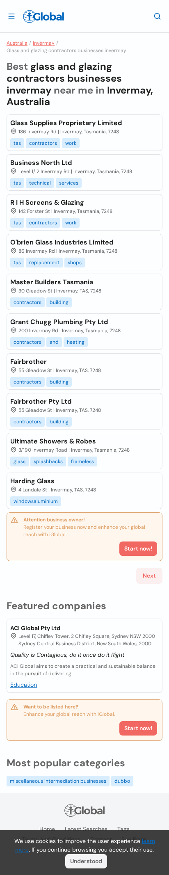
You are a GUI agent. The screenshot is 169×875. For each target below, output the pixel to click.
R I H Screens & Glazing (47, 202)
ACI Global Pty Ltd (35, 628)
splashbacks (48, 461)
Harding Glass (32, 481)
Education (23, 684)
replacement (44, 262)
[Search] (157, 16)
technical (40, 183)
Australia (17, 43)
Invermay (44, 43)
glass (19, 461)
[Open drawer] (11, 16)
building (59, 302)
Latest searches (86, 829)
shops (75, 262)
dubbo (122, 781)
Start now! (138, 728)
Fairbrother (28, 361)
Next (149, 575)
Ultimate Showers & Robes (53, 441)
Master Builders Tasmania (51, 282)
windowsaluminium (36, 501)
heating (75, 342)
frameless (82, 461)
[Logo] (43, 16)
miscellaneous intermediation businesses (58, 781)
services (68, 183)
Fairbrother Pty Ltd (40, 401)
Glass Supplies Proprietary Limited (66, 123)
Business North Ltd (41, 162)
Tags (123, 829)
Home (47, 829)
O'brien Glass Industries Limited (61, 242)
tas (17, 143)
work (70, 143)
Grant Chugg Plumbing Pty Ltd (59, 322)
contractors (43, 143)
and (54, 342)
